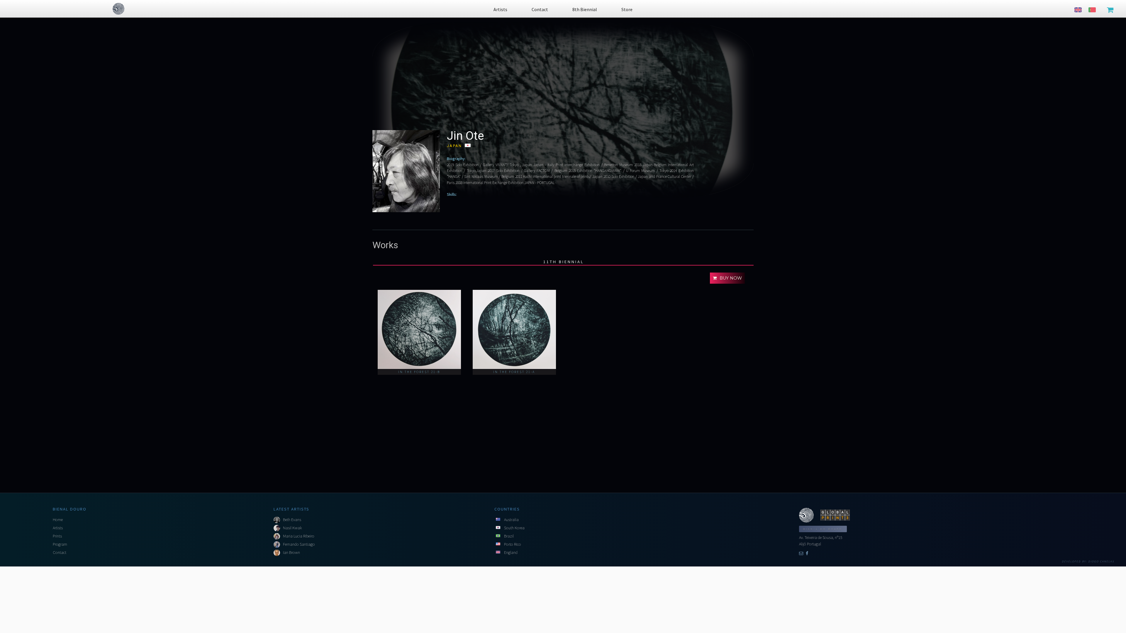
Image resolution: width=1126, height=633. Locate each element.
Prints (57, 536)
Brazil (509, 536)
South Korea (514, 527)
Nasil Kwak (292, 527)
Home (58, 519)
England (511, 552)
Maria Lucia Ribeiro (298, 536)
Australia (511, 519)
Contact (59, 552)
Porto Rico (512, 544)
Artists (58, 527)
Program (60, 544)
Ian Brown (291, 552)
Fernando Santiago (299, 544)
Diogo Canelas (1101, 561)
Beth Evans (292, 519)
